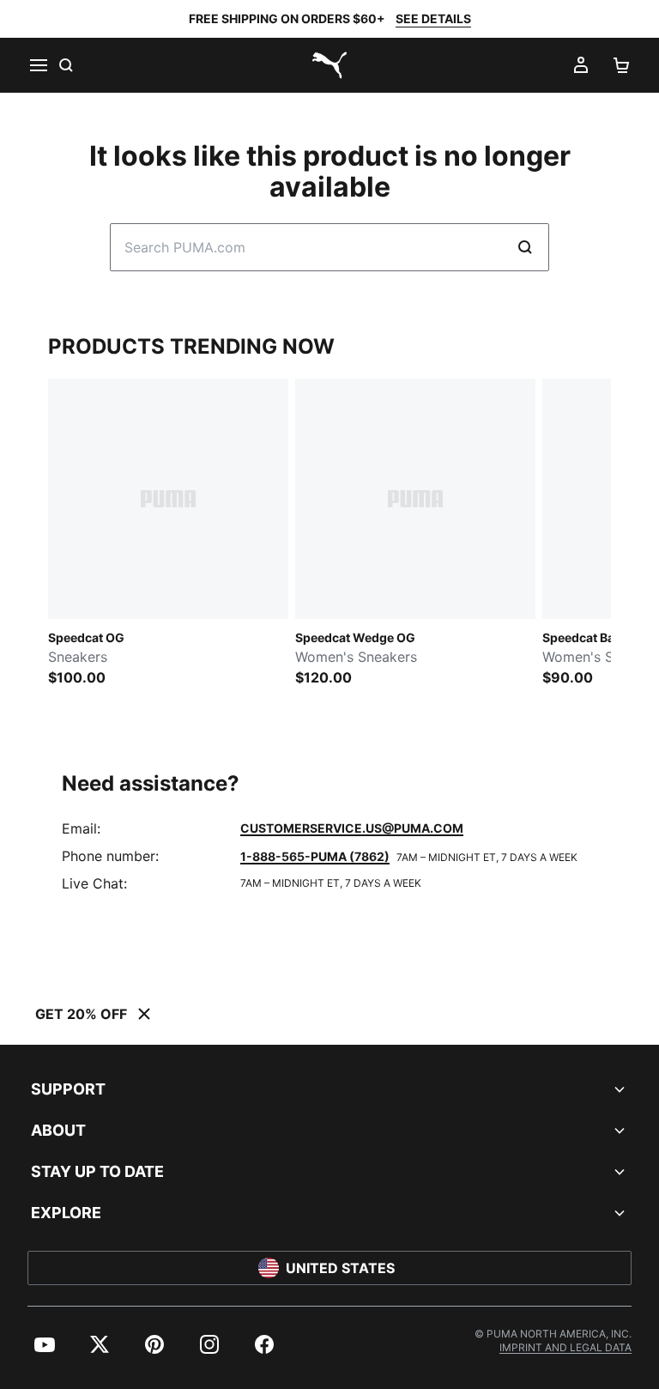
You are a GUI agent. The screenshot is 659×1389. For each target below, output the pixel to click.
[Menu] (38, 65)
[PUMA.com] (329, 65)
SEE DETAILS (433, 18)
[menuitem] (44, 1344)
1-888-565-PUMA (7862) (315, 856)
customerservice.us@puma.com (351, 828)
